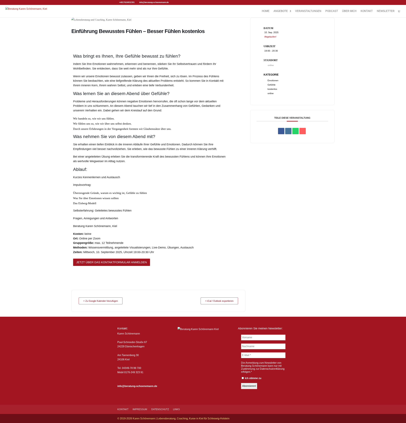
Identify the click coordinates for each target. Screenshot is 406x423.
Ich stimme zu (252, 378)
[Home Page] (26, 11)
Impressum (140, 409)
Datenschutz (160, 409)
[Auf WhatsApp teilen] (295, 131)
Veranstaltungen (308, 11)
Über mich (349, 11)
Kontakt (367, 11)
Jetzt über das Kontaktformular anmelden (111, 262)
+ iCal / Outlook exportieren (219, 301)
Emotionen (273, 80)
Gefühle (271, 84)
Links (176, 409)
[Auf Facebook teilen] (281, 131)
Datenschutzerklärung (272, 368)
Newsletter (386, 11)
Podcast (331, 11)
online (271, 93)
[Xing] (180, 2)
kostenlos (272, 89)
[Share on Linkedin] (288, 131)
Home (265, 11)
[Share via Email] (302, 131)
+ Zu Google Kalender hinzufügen (100, 301)
